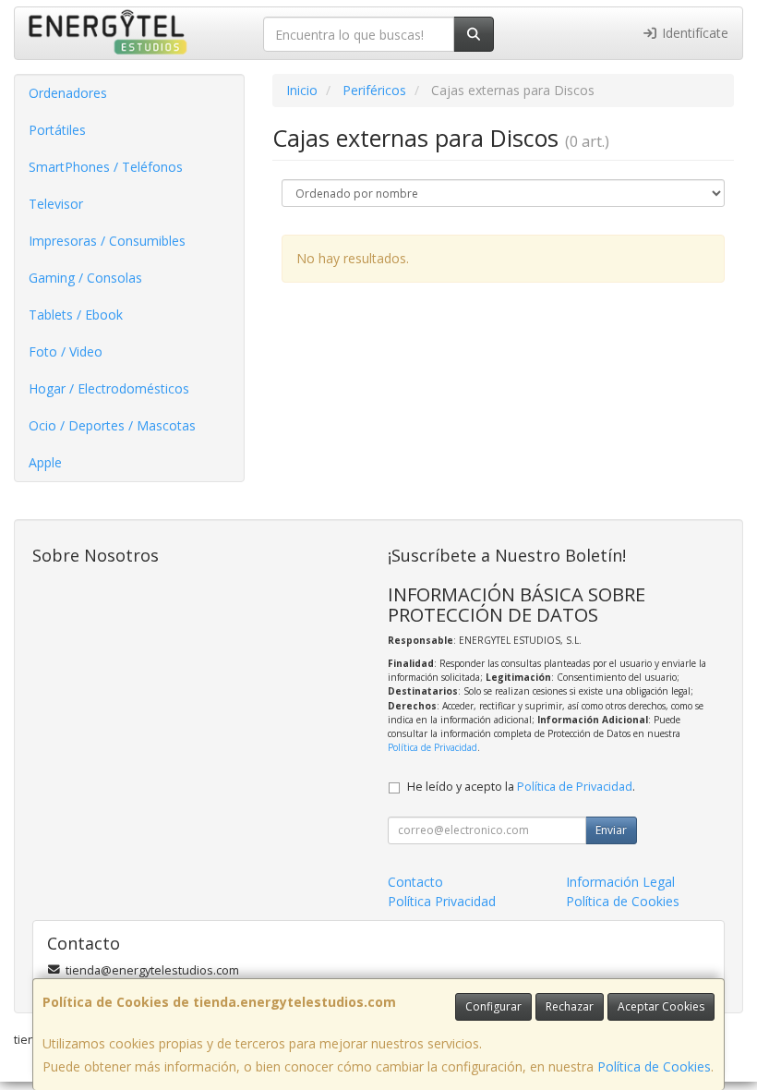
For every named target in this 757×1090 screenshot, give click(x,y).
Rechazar (570, 1006)
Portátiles (57, 130)
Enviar (611, 830)
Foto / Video (65, 351)
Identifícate (693, 33)
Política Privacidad (442, 901)
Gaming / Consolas (85, 277)
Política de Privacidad (432, 747)
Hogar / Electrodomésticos (109, 388)
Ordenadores (68, 93)
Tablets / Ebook (76, 314)
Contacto (415, 881)
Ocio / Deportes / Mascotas (112, 425)
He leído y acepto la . (521, 786)
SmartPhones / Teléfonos (106, 167)
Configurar (493, 1006)
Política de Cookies (654, 1066)
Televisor (56, 203)
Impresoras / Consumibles (107, 240)
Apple (45, 462)
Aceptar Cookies (661, 1006)
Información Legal (620, 881)
